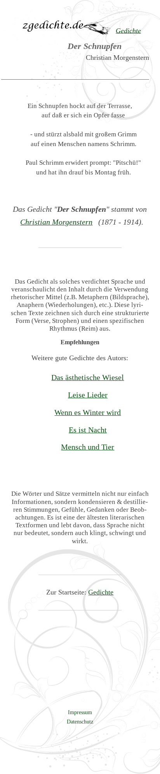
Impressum (80, 712)
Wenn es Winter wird (87, 412)
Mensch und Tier (87, 447)
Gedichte (100, 592)
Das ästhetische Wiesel (87, 377)
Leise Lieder (88, 394)
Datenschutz (80, 721)
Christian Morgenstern (56, 222)
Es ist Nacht (88, 429)
